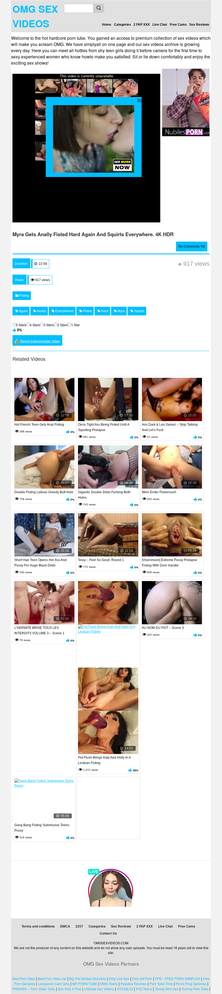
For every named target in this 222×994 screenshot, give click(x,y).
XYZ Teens (144, 988)
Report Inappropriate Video (40, 341)
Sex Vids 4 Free (69, 988)
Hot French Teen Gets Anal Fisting (39, 424)
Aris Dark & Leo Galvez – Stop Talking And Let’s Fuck (170, 427)
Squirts (138, 311)
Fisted (87, 311)
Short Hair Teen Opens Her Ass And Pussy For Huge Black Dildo (40, 562)
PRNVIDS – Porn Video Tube (33, 988)
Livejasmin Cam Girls (53, 983)
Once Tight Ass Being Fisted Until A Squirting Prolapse (103, 427)
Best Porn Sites (23, 978)
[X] (139, 100)
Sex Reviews (199, 24)
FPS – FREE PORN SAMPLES (177, 978)
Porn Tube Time (161, 983)
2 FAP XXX (141, 24)
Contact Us (108, 933)
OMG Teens (108, 983)
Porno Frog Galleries (191, 983)
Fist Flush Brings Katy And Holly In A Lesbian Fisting (104, 760)
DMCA (65, 926)
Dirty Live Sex (119, 978)
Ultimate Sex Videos (99, 988)
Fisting (23, 296)
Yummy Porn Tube (194, 988)
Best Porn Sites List (52, 978)
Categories (122, 24)
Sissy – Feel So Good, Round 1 (101, 560)
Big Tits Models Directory (87, 978)
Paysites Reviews (133, 983)
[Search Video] (98, 8)
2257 (79, 926)
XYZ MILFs (125, 988)
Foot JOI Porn (142, 978)
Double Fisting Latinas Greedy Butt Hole (43, 492)
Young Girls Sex (166, 988)
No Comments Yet (191, 246)
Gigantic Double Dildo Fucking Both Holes (104, 494)
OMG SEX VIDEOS (35, 16)
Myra (121, 311)
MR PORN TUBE (84, 983)
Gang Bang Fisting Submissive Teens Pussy (41, 827)
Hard (104, 311)
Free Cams (178, 24)
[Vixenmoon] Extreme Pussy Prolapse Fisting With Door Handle (169, 562)
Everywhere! (64, 311)
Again (23, 311)
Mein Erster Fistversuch (159, 492)
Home (106, 24)
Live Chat (159, 24)
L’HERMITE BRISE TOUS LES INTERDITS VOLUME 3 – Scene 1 (39, 630)
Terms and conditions (38, 926)
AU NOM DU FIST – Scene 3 (163, 628)
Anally (41, 311)
